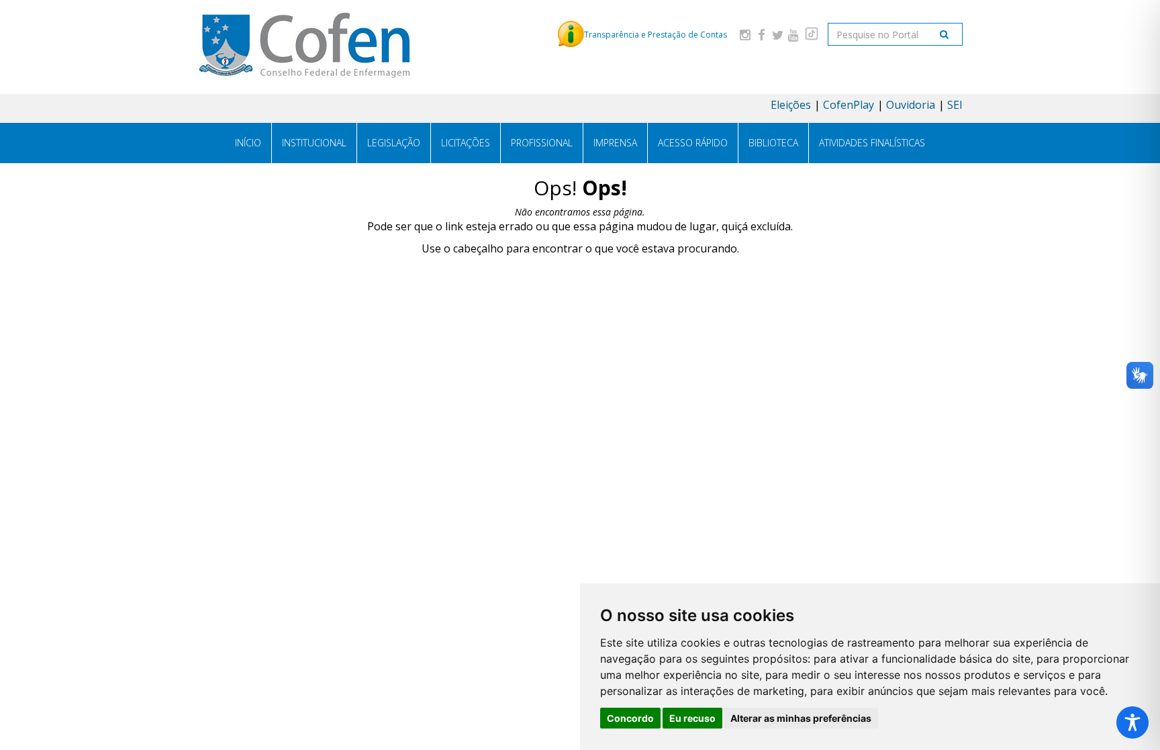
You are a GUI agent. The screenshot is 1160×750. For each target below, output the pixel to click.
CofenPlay (848, 104)
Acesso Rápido (693, 142)
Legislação (393, 142)
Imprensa (615, 142)
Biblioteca (773, 142)
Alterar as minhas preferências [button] (800, 718)
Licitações (465, 142)
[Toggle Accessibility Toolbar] (1132, 722)
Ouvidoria (910, 104)
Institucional (314, 142)
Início (248, 142)
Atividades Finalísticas (872, 142)
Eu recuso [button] (692, 718)
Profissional (542, 142)
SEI (955, 104)
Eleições (791, 104)
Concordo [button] (630, 718)
